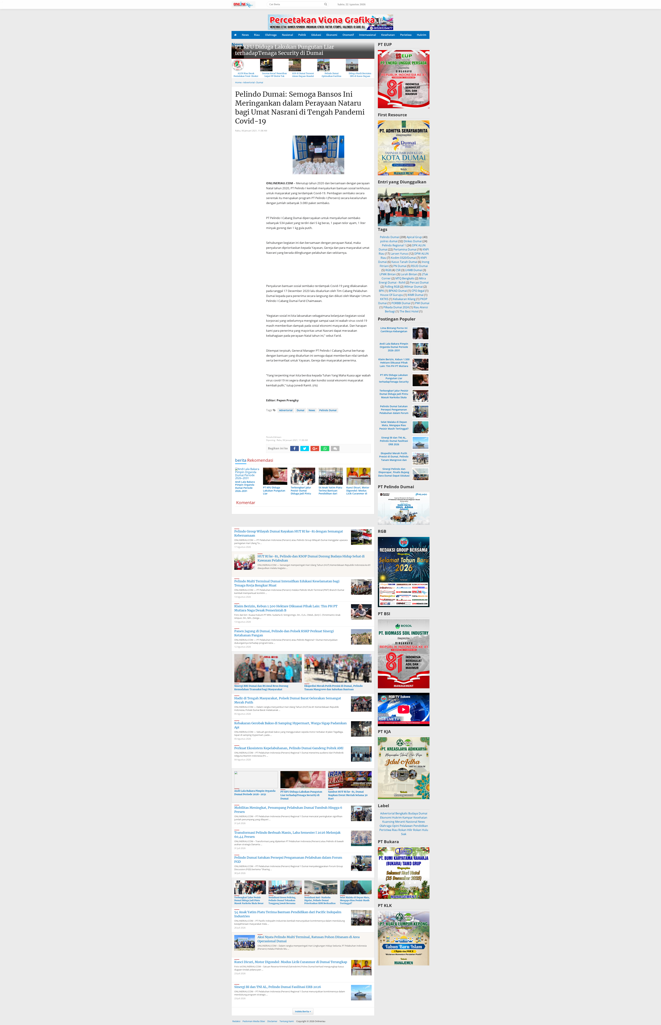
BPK (381, 291)
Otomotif (348, 34)
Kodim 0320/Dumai (403, 258)
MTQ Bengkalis (404, 278)
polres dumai (388, 241)
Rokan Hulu (420, 830)
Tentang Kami (287, 1021)
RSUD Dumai (419, 266)
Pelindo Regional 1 (394, 245)
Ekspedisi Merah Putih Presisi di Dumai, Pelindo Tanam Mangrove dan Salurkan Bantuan (333, 687)
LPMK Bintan (388, 274)
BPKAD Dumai (398, 291)
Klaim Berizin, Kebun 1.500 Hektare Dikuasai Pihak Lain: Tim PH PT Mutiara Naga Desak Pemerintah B (285, 608)
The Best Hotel (409, 311)
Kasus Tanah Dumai (404, 262)
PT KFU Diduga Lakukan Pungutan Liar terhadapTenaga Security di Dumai (284, 50)
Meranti (400, 822)
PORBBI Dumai (400, 303)
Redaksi (236, 1021)
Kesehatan (388, 34)
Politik (302, 34)
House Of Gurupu (391, 295)
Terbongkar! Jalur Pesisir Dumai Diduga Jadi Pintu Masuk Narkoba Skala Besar (249, 900)
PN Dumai (399, 266)
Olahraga (271, 34)
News (245, 34)
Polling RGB (392, 287)
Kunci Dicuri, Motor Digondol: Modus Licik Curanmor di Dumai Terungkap (290, 962)
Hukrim (421, 34)
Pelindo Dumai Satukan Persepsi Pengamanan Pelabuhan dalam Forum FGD (394, 411)
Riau (257, 34)
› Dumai (259, 82)
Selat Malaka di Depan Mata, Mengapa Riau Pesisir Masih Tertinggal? (355, 900)
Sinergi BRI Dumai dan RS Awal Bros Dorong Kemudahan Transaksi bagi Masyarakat (261, 687)
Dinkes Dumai (413, 241)
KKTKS (384, 299)
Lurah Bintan (409, 274)
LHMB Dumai (413, 270)
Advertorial (285, 410)
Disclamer (272, 1021)
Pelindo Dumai (328, 410)
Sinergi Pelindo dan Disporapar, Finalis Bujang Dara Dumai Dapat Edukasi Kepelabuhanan (394, 474)
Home (238, 82)
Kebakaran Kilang (404, 299)
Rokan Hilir (405, 830)
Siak (403, 834)
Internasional (367, 34)
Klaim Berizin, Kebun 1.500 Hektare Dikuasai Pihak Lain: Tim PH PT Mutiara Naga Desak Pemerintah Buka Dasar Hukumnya (394, 366)
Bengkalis (401, 813)
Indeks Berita (302, 1011)
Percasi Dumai (419, 282)
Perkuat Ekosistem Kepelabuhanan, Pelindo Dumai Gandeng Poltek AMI (288, 748)
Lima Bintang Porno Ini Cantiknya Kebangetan (393, 329)
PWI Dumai (422, 303)
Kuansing (388, 822)
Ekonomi (331, 34)
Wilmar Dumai (413, 287)
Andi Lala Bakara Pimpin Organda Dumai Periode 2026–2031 (254, 792)
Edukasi (316, 34)
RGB (388, 270)
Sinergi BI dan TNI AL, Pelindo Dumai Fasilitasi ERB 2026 (277, 987)
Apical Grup (414, 237)
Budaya (413, 813)
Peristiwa (406, 34)
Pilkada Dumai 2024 (396, 307)
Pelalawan (406, 826)
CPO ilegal (418, 291)
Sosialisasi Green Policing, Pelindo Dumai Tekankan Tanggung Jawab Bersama (282, 900)
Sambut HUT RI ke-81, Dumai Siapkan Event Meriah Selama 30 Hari (348, 795)
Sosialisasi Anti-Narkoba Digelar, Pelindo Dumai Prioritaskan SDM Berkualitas (319, 900)
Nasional (287, 34)
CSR (398, 270)
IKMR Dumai (415, 295)
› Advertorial (248, 82)
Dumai (300, 410)
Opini (395, 826)
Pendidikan (420, 826)
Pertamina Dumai (405, 249)
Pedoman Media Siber (254, 1021)
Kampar (407, 817)
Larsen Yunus (399, 253)
